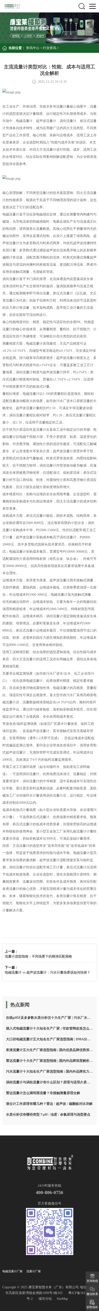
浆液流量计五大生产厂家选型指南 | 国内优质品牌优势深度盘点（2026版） (49, 1050)
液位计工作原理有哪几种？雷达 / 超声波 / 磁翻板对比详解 (49, 1104)
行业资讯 (49, 48)
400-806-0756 (49, 1192)
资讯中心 (32, 48)
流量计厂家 (33, 1271)
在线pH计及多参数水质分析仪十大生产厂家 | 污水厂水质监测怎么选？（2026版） (49, 1017)
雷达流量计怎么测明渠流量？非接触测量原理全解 (43, 1093)
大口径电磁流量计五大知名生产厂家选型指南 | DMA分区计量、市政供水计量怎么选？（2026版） (49, 1039)
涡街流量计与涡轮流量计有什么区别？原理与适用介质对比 (49, 1082)
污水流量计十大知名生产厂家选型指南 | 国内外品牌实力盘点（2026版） (49, 1071)
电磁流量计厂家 (12, 1271)
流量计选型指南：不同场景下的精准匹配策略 (38, 956)
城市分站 (45, 1298)
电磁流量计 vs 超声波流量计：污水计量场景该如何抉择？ (47, 972)
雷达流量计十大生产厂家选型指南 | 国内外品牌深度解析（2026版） (49, 1061)
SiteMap (62, 1298)
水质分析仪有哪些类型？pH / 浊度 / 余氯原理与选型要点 (48, 1114)
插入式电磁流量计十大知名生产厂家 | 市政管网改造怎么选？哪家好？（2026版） (49, 1028)
